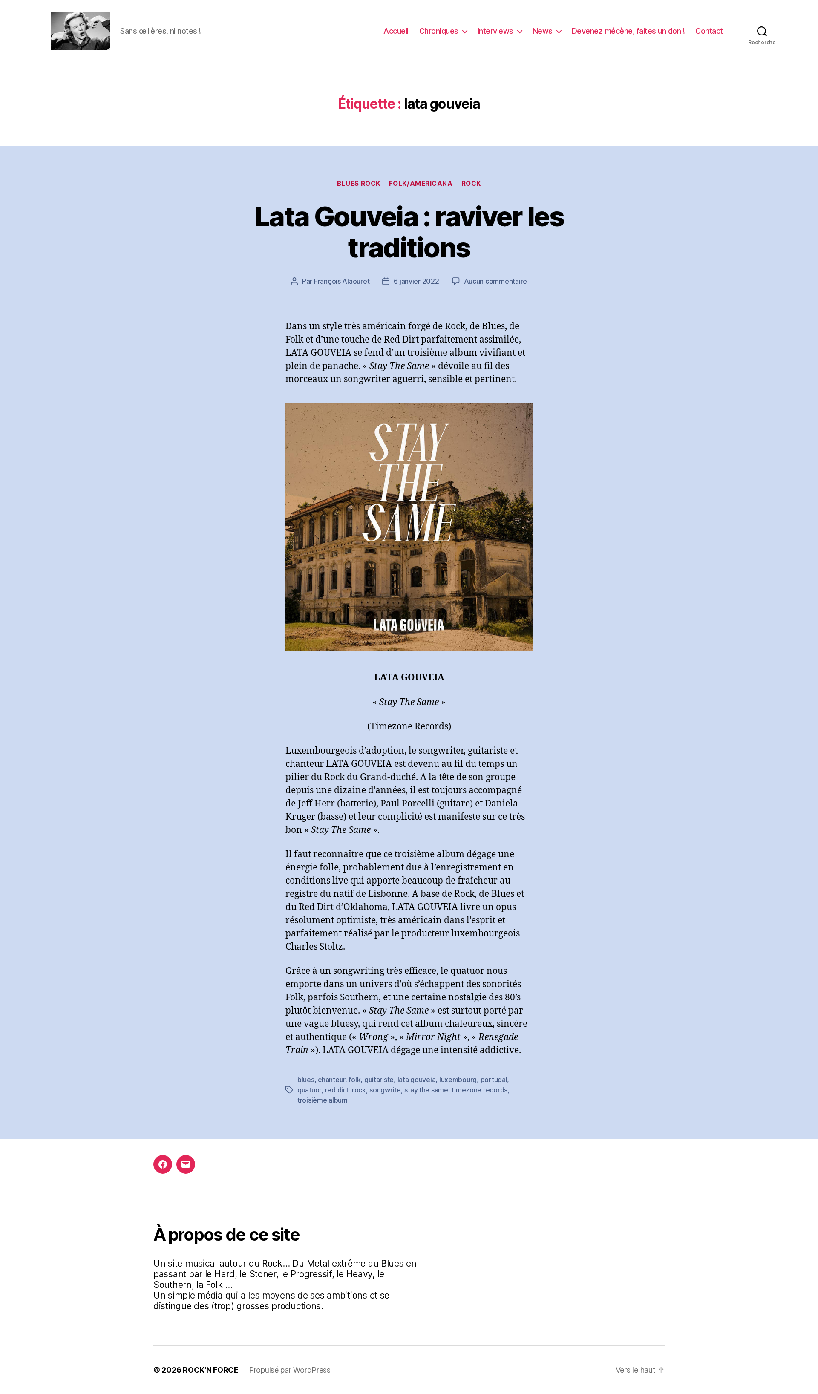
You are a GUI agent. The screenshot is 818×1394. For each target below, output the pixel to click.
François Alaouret (341, 281)
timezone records (479, 1090)
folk (354, 1079)
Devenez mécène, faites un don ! (628, 30)
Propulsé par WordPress (290, 1369)
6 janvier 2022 (416, 281)
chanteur (331, 1079)
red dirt (337, 1090)
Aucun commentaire (495, 281)
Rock (471, 183)
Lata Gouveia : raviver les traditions (409, 232)
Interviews (495, 30)
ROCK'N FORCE (211, 1369)
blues (305, 1079)
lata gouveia (416, 1079)
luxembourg (458, 1079)
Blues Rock (358, 183)
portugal (494, 1079)
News (543, 30)
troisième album (322, 1100)
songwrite (385, 1090)
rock (359, 1090)
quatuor (309, 1090)
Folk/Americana (421, 183)
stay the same (426, 1090)
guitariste (379, 1079)
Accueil (396, 30)
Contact (709, 30)
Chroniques (438, 30)
